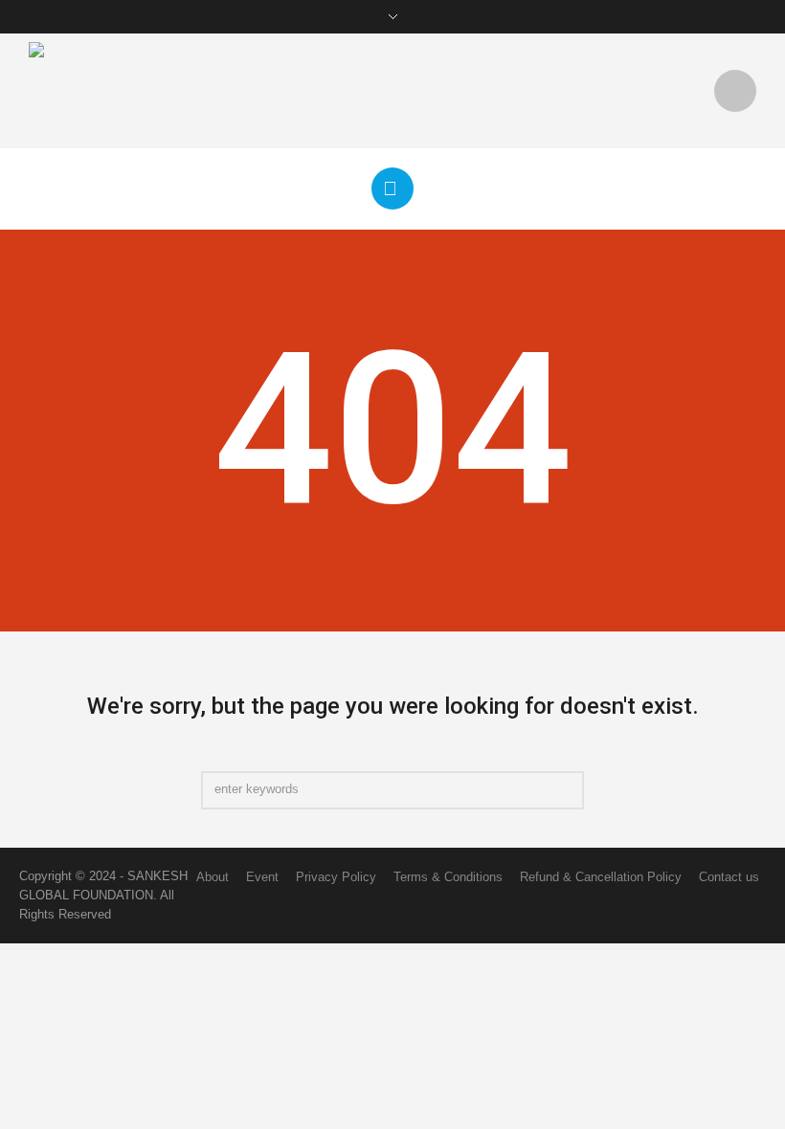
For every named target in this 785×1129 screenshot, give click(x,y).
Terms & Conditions (448, 877)
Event (262, 877)
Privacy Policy (336, 877)
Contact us (729, 877)
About (212, 877)
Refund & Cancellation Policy (601, 877)
